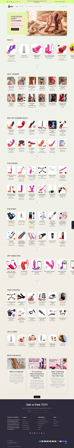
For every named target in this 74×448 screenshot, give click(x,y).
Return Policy (25, 421)
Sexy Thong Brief (21, 104)
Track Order (56, 421)
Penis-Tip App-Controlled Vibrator (11, 272)
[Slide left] (34, 65)
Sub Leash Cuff (63, 318)
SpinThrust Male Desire (42, 242)
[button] (22, 6)
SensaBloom (24, 271)
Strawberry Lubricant (52, 344)
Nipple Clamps (32, 302)
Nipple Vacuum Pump (21, 303)
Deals (39, 429)
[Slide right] (39, 65)
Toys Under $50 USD (42, 419)
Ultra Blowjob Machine (11, 222)
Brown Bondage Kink (42, 176)
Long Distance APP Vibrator (42, 195)
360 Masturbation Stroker (62, 242)
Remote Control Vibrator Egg (32, 176)
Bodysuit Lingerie (11, 104)
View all (37, 67)
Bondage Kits (42, 302)
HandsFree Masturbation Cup (62, 131)
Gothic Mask (63, 302)
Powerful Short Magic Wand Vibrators (21, 195)
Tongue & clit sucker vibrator (21, 176)
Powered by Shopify (18, 446)
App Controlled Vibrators (43, 421)
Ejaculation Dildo (32, 149)
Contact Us (56, 425)
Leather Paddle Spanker (42, 319)
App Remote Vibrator (52, 195)
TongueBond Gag (52, 303)
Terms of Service (26, 429)
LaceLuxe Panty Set (52, 87)
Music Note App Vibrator (62, 272)
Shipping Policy (26, 425)
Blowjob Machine (11, 242)
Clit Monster (22, 130)
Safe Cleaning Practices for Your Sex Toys (57, 374)
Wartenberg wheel (52, 319)
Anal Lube (62, 344)
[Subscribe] (45, 411)
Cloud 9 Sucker (62, 148)
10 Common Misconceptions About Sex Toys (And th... (37, 375)
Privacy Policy (25, 423)
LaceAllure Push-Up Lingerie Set (42, 87)
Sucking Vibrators (41, 423)
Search (24, 419)
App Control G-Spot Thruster (37, 272)
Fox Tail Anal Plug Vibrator (62, 195)
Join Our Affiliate (26, 427)
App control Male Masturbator (52, 131)
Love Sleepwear (22, 86)
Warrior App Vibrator (49, 271)
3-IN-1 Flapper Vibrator (11, 56)
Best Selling (40, 425)
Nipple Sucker (52, 175)
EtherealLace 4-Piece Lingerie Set (32, 87)
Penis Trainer (52, 241)
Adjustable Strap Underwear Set (32, 104)
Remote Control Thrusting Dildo (11, 195)
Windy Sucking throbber (11, 149)
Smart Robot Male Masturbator (32, 242)
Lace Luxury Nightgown (11, 87)
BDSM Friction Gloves (11, 319)
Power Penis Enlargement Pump (32, 222)
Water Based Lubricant (42, 344)
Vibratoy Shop (12, 446)
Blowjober (42, 221)
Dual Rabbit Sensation (32, 131)
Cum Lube (24, 55)
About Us (55, 423)
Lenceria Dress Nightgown (62, 104)
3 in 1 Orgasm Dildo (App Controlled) (49, 56)
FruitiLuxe (21, 344)
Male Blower (22, 221)
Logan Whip (22, 148)
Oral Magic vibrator (52, 149)
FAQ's (55, 419)
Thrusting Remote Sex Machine (63, 176)
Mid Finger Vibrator (11, 131)
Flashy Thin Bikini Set (42, 104)
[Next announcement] (48, 2)
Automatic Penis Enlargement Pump (52, 223)
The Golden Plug (42, 149)
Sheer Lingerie (52, 103)
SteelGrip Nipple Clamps (21, 319)
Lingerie (39, 427)
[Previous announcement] (25, 2)
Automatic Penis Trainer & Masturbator (62, 222)
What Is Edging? (16, 372)
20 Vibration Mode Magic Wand (32, 195)
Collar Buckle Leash (32, 319)
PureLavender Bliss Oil (31, 344)
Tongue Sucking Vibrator (11, 176)
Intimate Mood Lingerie (62, 87)
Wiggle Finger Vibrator (36, 56)
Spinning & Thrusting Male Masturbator (21, 242)
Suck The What (62, 55)
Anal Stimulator (42, 130)
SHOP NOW (15, 29)
